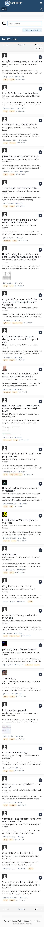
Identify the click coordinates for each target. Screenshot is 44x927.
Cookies (37, 921)
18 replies (19, 437)
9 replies (20, 694)
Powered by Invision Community (22, 924)
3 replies (19, 320)
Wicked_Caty (6, 755)
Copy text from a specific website (19, 124)
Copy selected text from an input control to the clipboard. (19, 221)
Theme (6, 921)
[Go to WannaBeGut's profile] (4, 548)
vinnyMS (5, 64)
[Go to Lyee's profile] (4, 580)
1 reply (20, 238)
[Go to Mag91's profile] (4, 293)
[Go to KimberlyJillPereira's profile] (4, 400)
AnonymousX (7, 159)
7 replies (24, 504)
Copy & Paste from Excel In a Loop (20, 93)
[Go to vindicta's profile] (4, 448)
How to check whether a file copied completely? (20, 489)
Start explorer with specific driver (20, 882)
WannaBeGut (7, 557)
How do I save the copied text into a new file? (21, 786)
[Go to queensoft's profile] (4, 514)
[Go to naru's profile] (4, 248)
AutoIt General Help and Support (29, 494)
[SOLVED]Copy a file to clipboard (19, 649)
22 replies (23, 140)
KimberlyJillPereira (8, 414)
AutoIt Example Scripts (29, 379)
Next (36, 45)
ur (3, 494)
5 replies (19, 283)
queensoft (6, 526)
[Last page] (41, 45)
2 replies (19, 389)
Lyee (4, 589)
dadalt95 (5, 191)
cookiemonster (7, 621)
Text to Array (9, 678)
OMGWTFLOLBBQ (9, 681)
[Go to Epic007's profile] (4, 119)
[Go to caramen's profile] (4, 643)
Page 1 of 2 (22, 45)
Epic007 (5, 128)
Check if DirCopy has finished (17, 853)
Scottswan (6, 824)
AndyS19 (5, 225)
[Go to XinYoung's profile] (4, 87)
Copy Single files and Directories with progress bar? (22, 455)
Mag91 (4, 308)
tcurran (4, 379)
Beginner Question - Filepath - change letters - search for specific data (20, 339)
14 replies (22, 570)
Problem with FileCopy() (14, 752)
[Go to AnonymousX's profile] (4, 150)
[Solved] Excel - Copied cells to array (21, 156)
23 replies (20, 736)
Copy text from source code (17, 586)
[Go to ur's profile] (4, 482)
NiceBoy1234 (7, 856)
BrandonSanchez (8, 713)
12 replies (22, 108)
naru (4, 260)
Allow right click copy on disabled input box (19, 616)
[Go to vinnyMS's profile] (4, 55)
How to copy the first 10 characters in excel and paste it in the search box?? (20, 408)
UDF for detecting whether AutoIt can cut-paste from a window (20, 375)
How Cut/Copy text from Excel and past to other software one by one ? (21, 255)
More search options (32, 30)
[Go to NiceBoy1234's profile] (4, 847)
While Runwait (9, 554)
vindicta (5, 459)
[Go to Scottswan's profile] (4, 813)
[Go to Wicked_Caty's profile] (4, 747)
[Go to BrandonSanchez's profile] (4, 704)
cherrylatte (6, 790)
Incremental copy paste (14, 710)
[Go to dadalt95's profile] (4, 182)
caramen (5, 652)
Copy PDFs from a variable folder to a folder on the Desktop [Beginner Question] (22, 302)
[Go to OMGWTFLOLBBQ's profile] (4, 672)
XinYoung (5, 96)
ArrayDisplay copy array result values (22, 61)
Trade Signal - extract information (20, 187)
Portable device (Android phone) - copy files (20, 521)
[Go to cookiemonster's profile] (4, 609)
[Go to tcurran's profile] (4, 368)
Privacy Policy (17, 921)
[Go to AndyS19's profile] (4, 214)
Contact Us (28, 921)
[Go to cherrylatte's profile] (4, 778)
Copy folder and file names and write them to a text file (21, 820)
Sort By (38, 48)
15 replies (20, 77)
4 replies (20, 203)
